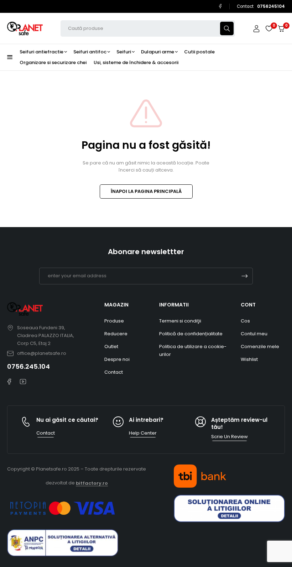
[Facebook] (220, 6)
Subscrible (244, 276)
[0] (281, 28)
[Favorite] (268, 28)
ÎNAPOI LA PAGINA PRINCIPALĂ (146, 191)
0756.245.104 (28, 366)
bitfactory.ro (92, 483)
